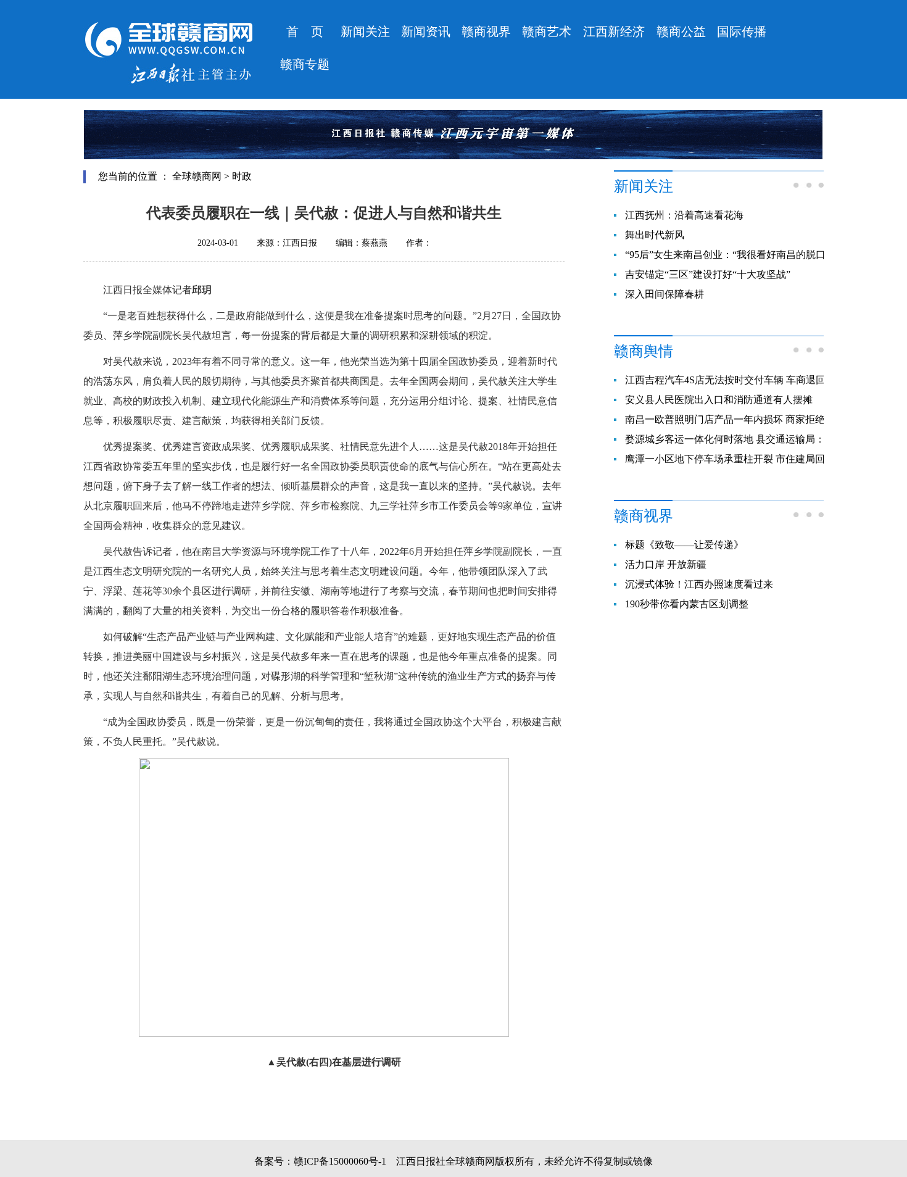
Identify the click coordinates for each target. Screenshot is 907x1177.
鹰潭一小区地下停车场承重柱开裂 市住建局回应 (730, 459)
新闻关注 (365, 31)
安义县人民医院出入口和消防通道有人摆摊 (719, 399)
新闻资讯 (425, 31)
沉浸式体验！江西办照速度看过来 (699, 584)
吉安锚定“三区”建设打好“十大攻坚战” (707, 274)
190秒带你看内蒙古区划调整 (686, 604)
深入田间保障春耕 (664, 294)
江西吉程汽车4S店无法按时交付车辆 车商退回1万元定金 (747, 380)
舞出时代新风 (654, 235)
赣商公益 (681, 31)
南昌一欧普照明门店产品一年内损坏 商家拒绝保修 (735, 419)
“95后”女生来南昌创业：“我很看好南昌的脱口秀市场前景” (752, 254)
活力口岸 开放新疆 (665, 564)
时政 (242, 176)
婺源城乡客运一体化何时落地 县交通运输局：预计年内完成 (754, 439)
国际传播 (741, 31)
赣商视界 (486, 31)
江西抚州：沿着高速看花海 (684, 215)
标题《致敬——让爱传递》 (684, 544)
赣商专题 (304, 64)
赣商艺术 (546, 31)
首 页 (304, 31)
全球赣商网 (197, 176)
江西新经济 (614, 31)
